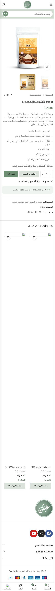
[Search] (5, 14)
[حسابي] (4, 5)
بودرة (42, 207)
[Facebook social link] (44, 212)
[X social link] (40, 212)
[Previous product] (11, 95)
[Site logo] (27, 4)
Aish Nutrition (15, 571)
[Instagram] (41, 533)
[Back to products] (8, 95)
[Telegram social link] (29, 212)
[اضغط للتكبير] (47, 66)
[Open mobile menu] (51, 5)
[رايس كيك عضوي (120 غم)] (40, 348)
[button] (40, 486)
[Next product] (4, 95)
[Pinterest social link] (36, 212)
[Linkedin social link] (32, 212)
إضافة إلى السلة (29, 174)
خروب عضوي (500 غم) (15, 467)
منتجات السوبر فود (33, 202)
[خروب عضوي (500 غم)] (14, 348)
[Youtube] (33, 533)
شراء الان (11, 174)
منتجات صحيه (36, 95)
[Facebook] (49, 533)
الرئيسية (49, 95)
